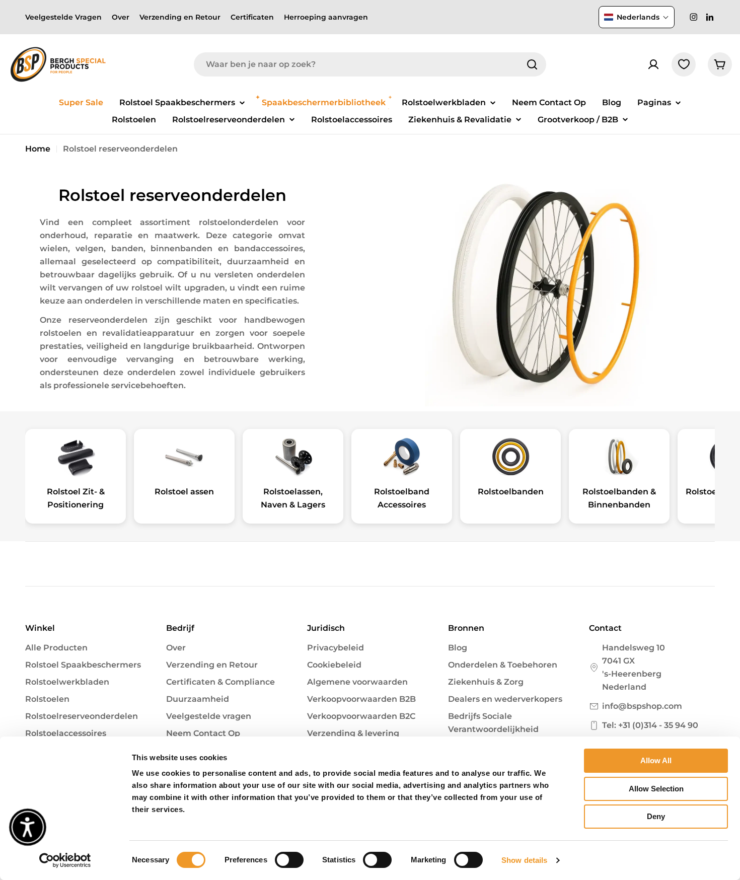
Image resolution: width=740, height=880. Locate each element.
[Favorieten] (684, 64)
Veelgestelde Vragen (63, 17)
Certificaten (252, 17)
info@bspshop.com (642, 706)
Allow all (656, 760)
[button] (636, 17)
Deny (656, 816)
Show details (524, 860)
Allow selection (656, 788)
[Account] (653, 64)
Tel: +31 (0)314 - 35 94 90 (650, 725)
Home (37, 149)
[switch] (289, 860)
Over (120, 17)
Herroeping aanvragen (326, 17)
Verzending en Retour (179, 17)
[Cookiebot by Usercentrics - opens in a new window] (65, 860)
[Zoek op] (532, 64)
